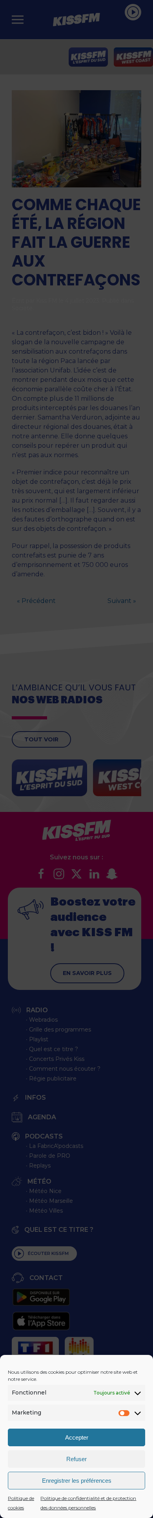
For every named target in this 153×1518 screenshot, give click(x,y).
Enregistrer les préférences (76, 1480)
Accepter (76, 1437)
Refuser (76, 1459)
